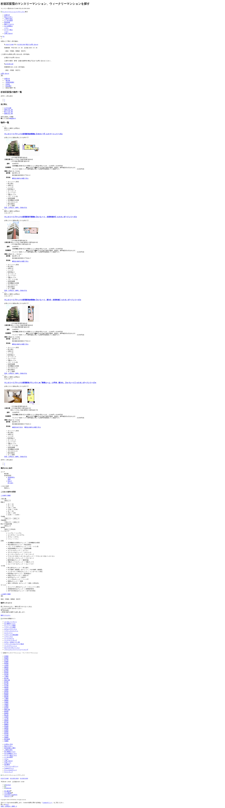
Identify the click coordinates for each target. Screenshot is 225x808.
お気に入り (7, 762)
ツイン (10, 539)
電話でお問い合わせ (32, 44)
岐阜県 (6, 693)
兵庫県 (6, 706)
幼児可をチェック (13, 577)
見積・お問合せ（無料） (12, 207)
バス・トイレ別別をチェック (17, 546)
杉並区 (8, 84)
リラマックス (8, 636)
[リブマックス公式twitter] (5, 786)
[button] (1, 38)
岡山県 (6, 715)
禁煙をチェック (13, 581)
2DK (9, 513)
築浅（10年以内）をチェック (17, 583)
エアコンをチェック (14, 550)
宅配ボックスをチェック (15, 562)
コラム (6, 759)
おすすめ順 (7, 108)
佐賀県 (6, 730)
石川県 (6, 685)
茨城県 (6, 669)
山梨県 (6, 689)
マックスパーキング (10, 640)
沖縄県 (6, 741)
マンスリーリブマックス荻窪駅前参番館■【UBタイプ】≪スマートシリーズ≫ (33, 134)
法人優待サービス (9, 623)
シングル (10, 533)
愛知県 (6, 696)
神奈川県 (7, 680)
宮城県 (6, 661)
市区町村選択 (10, 82)
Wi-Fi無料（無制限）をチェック (18, 569)
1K (8, 506)
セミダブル (11, 535)
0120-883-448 (9, 64)
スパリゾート (8, 633)
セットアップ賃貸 (9, 625)
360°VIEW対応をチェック (16, 591)
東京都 (8, 80)
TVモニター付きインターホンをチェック (21, 556)
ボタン (7, 804)
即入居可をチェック (14, 567)
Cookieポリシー (9, 768)
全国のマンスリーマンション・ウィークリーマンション (20, 653)
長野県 (6, 691)
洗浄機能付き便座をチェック (17, 542)
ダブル (10, 537)
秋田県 (6, 663)
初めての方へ (8, 746)
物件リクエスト (6, 615)
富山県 (6, 684)
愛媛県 (6, 724)
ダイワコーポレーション (12, 647)
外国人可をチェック (14, 575)
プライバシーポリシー (11, 766)
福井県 (6, 687)
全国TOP (7, 78)
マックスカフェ (9, 638)
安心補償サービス (9, 751)
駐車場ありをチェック (15, 573)
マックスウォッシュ (10, 646)
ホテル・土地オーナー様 (12, 642)
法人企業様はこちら (10, 753)
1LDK (9, 509)
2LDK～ (10, 514)
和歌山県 (7, 709)
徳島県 (6, 720)
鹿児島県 (7, 739)
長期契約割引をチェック (15, 589)
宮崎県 (6, 737)
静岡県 (6, 695)
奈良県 (6, 708)
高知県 (6, 726)
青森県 (6, 658)
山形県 (6, 665)
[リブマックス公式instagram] (7, 788)
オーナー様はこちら (10, 755)
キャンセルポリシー (10, 770)
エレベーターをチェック (15, 564)
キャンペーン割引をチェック (17, 587)
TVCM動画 (7, 793)
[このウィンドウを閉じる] (2, 75)
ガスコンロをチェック (15, 552)
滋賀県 (6, 700)
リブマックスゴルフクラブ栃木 (14, 644)
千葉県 (6, 676)
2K (8, 511)
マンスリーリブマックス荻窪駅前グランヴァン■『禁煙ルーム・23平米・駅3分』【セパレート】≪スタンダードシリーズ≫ (50, 383)
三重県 (6, 698)
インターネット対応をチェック (17, 571)
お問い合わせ (8, 33)
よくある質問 (8, 757)
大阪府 (6, 704)
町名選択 (8, 86)
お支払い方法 (8, 744)
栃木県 (6, 671)
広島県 (6, 717)
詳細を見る (23, 207)
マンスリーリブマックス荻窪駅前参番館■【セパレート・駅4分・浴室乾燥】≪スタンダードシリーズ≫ (42, 300)
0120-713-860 (10, 44)
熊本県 (6, 733)
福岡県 (6, 728)
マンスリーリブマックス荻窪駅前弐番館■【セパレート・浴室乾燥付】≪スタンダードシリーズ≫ (40, 217)
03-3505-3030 (21, 44)
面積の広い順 (8, 113)
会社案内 (7, 764)
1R (8, 504)
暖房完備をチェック (14, 560)
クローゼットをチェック (15, 558)
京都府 (6, 702)
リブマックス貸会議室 (11, 634)
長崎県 (6, 732)
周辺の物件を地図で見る (20, 178)
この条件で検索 (6, 495)
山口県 (6, 719)
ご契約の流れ (8, 750)
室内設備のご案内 (9, 748)
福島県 (6, 667)
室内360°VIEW (18, 427)
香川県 (6, 722)
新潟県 (6, 682)
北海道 (6, 656)
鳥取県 (6, 711)
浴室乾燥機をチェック (15, 548)
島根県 (6, 713)
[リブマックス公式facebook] (7, 785)
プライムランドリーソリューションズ (16, 649)
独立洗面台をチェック (15, 544)
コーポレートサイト (10, 622)
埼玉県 (6, 674)
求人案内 (7, 791)
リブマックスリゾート (11, 631)
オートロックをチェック (15, 554)
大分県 (6, 735)
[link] (1, 36)
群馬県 (6, 672)
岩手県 (6, 660)
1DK (9, 507)
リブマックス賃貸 (9, 627)
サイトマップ (8, 772)
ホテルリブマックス (10, 629)
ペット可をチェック (14, 579)
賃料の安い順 (8, 110)
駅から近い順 (8, 111)
